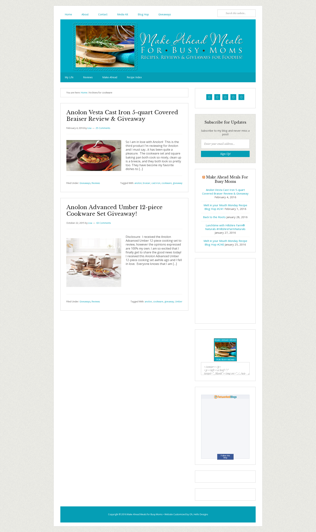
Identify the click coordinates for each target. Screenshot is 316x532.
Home (68, 14)
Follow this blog (225, 456)
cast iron (155, 183)
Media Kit (122, 14)
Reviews (88, 77)
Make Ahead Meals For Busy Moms (158, 45)
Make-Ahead (109, 77)
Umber (178, 301)
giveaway (177, 183)
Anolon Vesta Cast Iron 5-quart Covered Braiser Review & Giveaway (122, 115)
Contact (103, 14)
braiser (146, 183)
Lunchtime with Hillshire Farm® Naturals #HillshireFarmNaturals (225, 227)
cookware (166, 183)
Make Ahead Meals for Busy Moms (144, 514)
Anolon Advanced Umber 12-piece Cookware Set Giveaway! (114, 210)
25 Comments (103, 128)
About (85, 14)
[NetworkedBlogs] (225, 398)
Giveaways (164, 14)
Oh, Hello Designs (198, 514)
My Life (69, 77)
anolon (138, 183)
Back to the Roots (214, 217)
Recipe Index (134, 77)
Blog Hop (143, 14)
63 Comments (103, 223)
